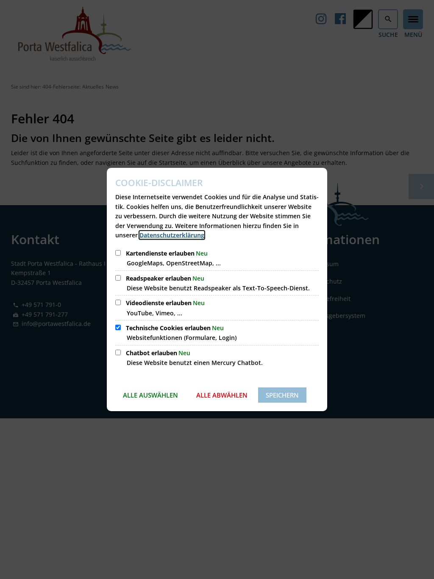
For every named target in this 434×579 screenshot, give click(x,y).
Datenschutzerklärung (171, 235)
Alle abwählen (222, 395)
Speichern (282, 395)
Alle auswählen (150, 395)
